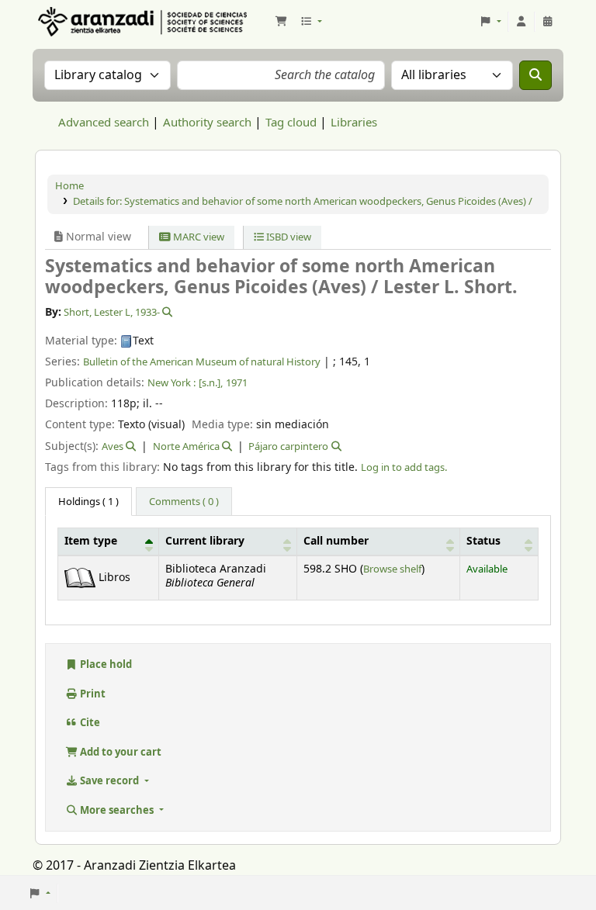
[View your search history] (547, 22)
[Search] (535, 75)
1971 (237, 382)
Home (69, 185)
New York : (171, 382)
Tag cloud (291, 122)
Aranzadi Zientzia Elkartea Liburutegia (74, 21)
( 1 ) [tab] (88, 501)
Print (92, 694)
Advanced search (103, 122)
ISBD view (287, 237)
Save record (109, 780)
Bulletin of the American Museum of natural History (202, 362)
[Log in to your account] (521, 22)
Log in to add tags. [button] (404, 467)
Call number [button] (336, 541)
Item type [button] (90, 541)
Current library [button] (204, 541)
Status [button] (483, 541)
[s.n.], (211, 382)
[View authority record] (166, 312)
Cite (89, 722)
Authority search (207, 122)
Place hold (105, 664)
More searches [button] (117, 810)
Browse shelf (392, 569)
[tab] (184, 502)
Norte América (186, 446)
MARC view (197, 237)
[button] (281, 22)
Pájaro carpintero (288, 446)
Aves (112, 446)
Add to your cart (119, 752)
